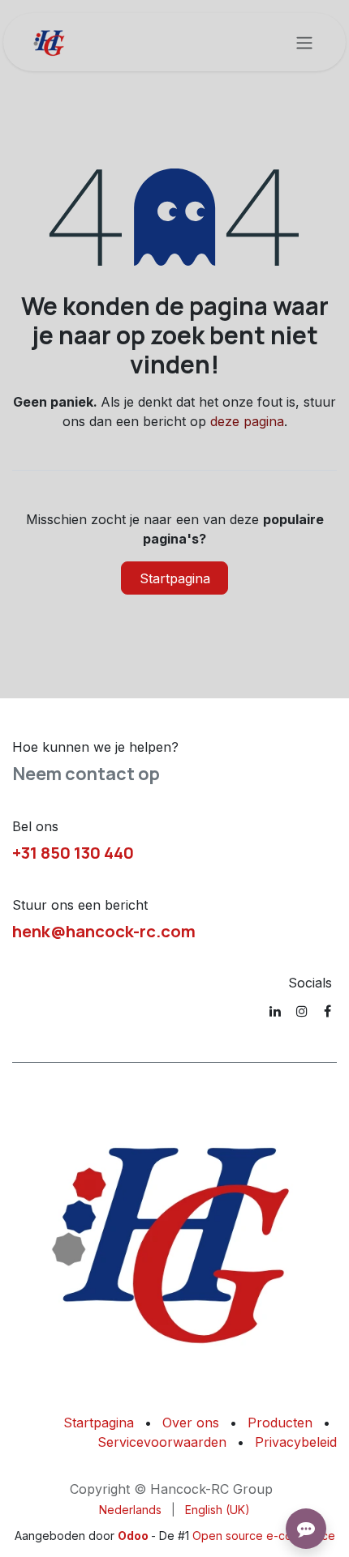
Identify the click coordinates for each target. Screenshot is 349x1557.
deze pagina (247, 421)
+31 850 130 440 (73, 852)
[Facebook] (327, 1011)
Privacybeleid (296, 1442)
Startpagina (175, 578)
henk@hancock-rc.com (104, 930)
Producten (280, 1422)
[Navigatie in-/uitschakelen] (304, 42)
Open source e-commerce (263, 1535)
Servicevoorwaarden (161, 1442)
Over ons (190, 1422)
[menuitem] (130, 1510)
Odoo (134, 1535)
